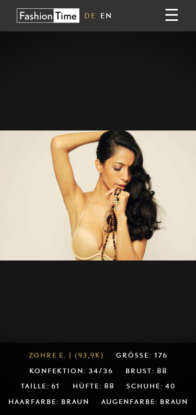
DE (90, 15)
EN (106, 15)
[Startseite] (48, 15)
